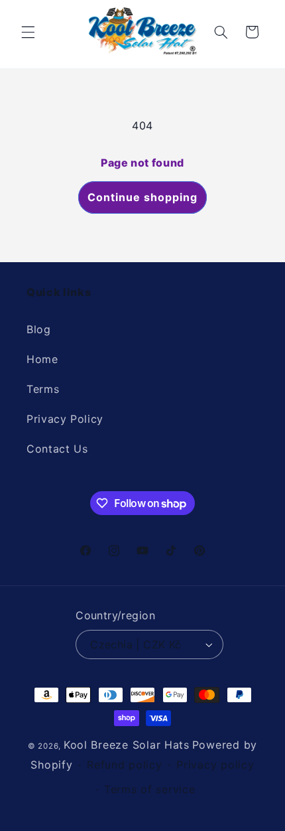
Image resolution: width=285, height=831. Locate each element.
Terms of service (150, 789)
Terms (43, 389)
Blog (39, 329)
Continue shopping (142, 197)
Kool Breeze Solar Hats (127, 744)
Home (42, 359)
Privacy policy (215, 764)
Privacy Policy (65, 418)
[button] (28, 32)
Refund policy (124, 764)
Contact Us (57, 448)
